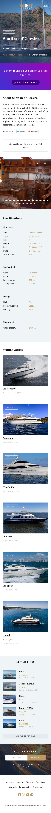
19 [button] (28, 200)
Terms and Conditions (35, 782)
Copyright (13, 787)
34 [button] (16, 203)
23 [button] (33, 200)
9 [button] (14, 200)
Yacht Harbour (26, 6)
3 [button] (6, 200)
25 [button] (36, 200)
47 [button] (34, 203)
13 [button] (20, 200)
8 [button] (13, 200)
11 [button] (17, 200)
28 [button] (40, 200)
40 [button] (24, 203)
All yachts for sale (25, 736)
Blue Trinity (9, 388)
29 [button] (41, 200)
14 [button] (21, 200)
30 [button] (43, 200)
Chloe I (22, 696)
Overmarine (7, 393)
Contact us (37, 787)
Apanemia (8, 437)
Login (45, 6)
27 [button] (39, 200)
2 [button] (5, 200)
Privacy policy (25, 787)
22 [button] (32, 200)
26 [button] (37, 200)
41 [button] (26, 203)
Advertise (10, 782)
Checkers (7, 536)
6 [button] (10, 200)
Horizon (5, 491)
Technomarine (26, 683)
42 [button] (27, 203)
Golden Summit (9, 48)
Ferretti (5, 590)
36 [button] (19, 203)
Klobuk (6, 634)
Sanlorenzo (22, 702)
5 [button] (9, 200)
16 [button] (24, 200)
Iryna (21, 720)
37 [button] (20, 203)
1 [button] (3, 200)
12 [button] (18, 200)
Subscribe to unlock (27, 82)
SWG (21, 671)
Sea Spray (8, 585)
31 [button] (44, 200)
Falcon (5, 442)
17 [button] (25, 200)
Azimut (21, 678)
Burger (5, 541)
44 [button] (30, 203)
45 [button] (31, 203)
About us (20, 782)
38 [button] (22, 203)
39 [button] (23, 203)
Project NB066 (26, 708)
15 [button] (22, 200)
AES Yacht (22, 714)
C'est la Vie (8, 487)
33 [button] (47, 200)
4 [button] (7, 200)
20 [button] (29, 200)
